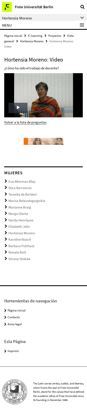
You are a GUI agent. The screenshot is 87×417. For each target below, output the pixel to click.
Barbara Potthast (21, 246)
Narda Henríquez (20, 220)
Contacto (14, 317)
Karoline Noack (19, 239)
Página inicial (13, 36)
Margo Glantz (18, 213)
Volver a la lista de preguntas (25, 122)
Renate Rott (17, 252)
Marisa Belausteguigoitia (26, 200)
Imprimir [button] (13, 351)
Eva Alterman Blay (21, 181)
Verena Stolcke (19, 259)
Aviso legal (15, 324)
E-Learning (35, 36)
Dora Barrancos (20, 187)
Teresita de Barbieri (22, 194)
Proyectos (54, 36)
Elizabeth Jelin (19, 226)
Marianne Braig (19, 207)
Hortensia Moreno (32, 41)
